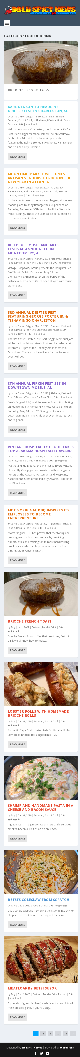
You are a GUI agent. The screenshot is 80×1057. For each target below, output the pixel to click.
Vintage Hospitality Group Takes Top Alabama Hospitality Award (41, 449)
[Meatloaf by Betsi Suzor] (41, 959)
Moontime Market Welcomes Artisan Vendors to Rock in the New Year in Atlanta (39, 178)
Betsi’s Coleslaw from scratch (38, 899)
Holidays (63, 191)
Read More (17, 156)
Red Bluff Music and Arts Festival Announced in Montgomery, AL (33, 249)
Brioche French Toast (29, 89)
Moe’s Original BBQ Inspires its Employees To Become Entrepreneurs (38, 514)
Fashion (28, 191)
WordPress (67, 1047)
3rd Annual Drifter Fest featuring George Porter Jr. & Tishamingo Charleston (38, 316)
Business (55, 326)
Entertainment (56, 116)
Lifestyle (51, 120)
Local (49, 329)
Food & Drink (25, 120)
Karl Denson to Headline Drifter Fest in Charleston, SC (38, 108)
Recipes (62, 994)
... (58, 1033)
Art (52, 187)
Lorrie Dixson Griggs (22, 116)
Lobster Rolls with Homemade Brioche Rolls (38, 713)
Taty (13, 627)
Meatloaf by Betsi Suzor (32, 988)
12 (65, 1033)
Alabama (55, 258)
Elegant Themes (32, 1047)
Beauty (59, 187)
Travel (47, 262)
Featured (12, 120)
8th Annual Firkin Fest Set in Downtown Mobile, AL (37, 385)
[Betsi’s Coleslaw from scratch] (41, 872)
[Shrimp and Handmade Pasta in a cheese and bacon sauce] (41, 778)
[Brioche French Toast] (41, 594)
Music (60, 120)
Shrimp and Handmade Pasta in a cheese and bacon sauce (40, 807)
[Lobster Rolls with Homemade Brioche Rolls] (41, 684)
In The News (39, 120)
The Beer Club (44, 397)
